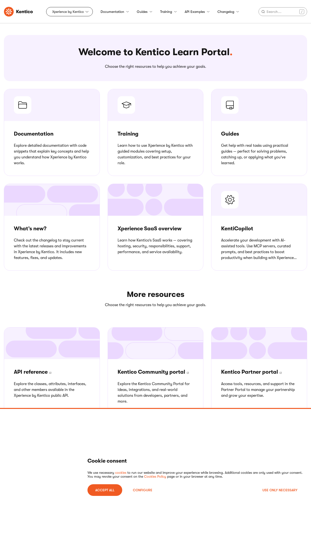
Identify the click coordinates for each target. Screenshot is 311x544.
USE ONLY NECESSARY (279, 490)
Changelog (225, 12)
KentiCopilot (237, 228)
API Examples (195, 12)
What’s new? (30, 228)
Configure (142, 490)
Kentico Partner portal (250, 372)
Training (166, 12)
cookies (120, 473)
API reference (31, 372)
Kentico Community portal (152, 372)
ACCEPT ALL (104, 490)
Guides (142, 12)
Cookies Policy (155, 476)
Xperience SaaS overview (149, 228)
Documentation (112, 12)
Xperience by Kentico (68, 12)
